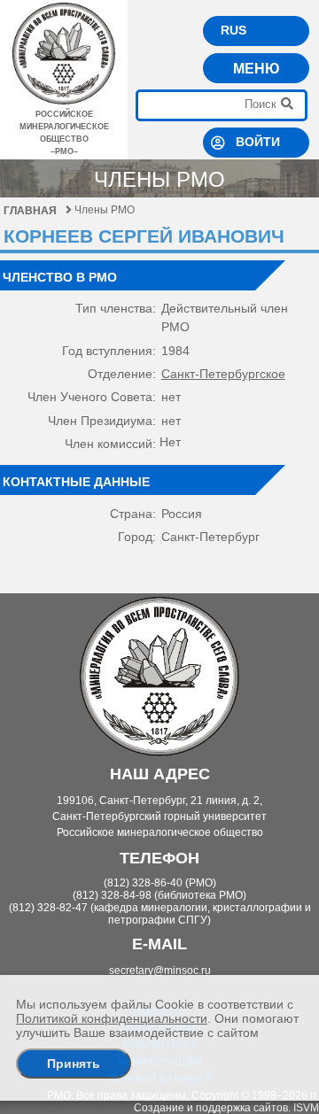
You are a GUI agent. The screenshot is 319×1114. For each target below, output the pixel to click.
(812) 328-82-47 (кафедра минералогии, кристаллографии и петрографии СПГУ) (160, 913)
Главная (30, 211)
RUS (233, 30)
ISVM (306, 1108)
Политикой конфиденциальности (111, 1018)
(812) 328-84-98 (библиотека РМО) (159, 895)
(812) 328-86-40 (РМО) (160, 883)
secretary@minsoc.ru (160, 970)
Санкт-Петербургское (223, 374)
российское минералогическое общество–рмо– (64, 133)
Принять (73, 1063)
